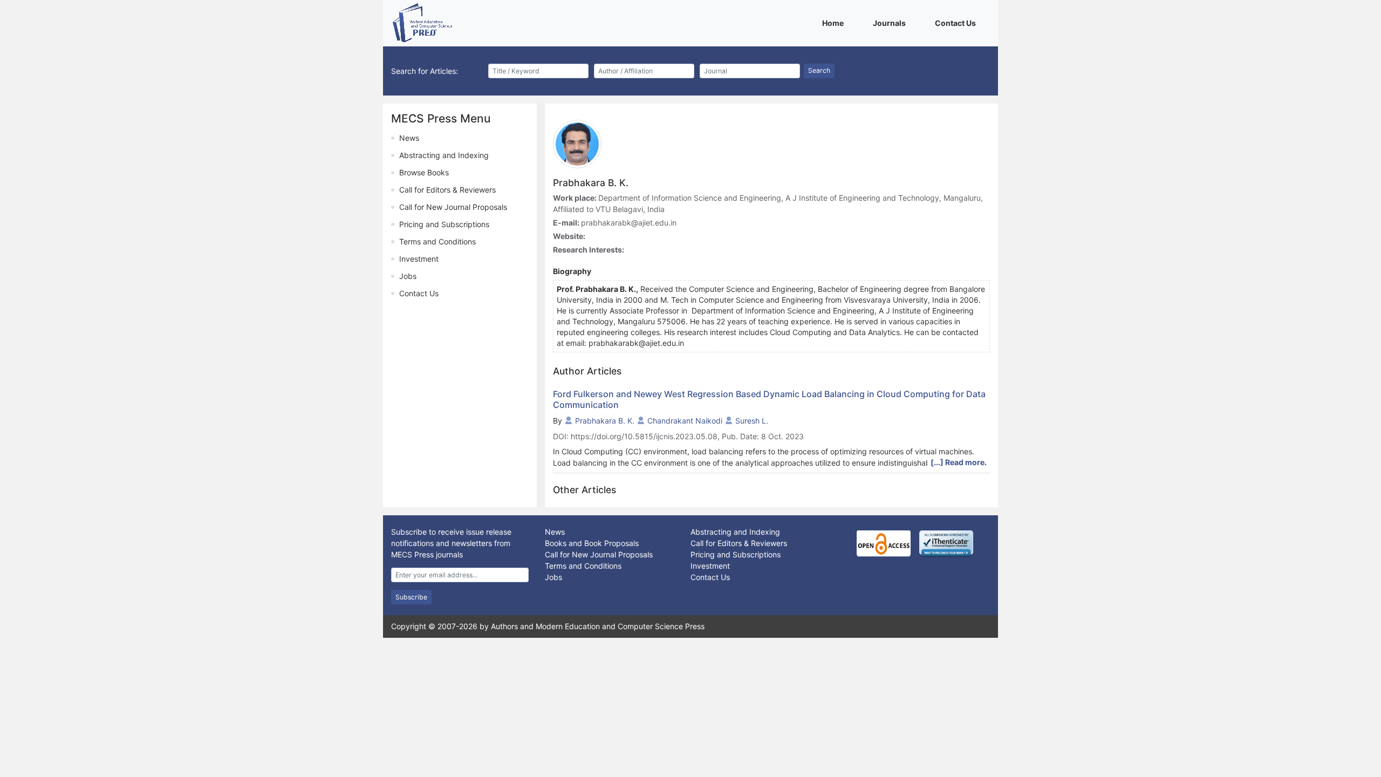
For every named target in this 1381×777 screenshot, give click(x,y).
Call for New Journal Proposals (453, 207)
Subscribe (411, 597)
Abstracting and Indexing (444, 155)
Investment (419, 258)
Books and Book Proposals (592, 543)
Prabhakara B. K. (604, 420)
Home (834, 23)
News (409, 137)
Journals (891, 23)
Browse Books (424, 172)
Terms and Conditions (437, 241)
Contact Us (957, 23)
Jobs (407, 276)
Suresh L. (751, 420)
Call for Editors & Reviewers (447, 189)
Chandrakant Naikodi (684, 420)
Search (819, 70)
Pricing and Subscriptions (444, 224)
